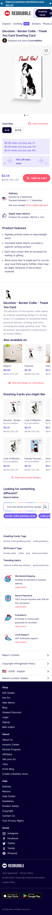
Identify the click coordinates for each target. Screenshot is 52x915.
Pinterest (12, 853)
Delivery (6, 786)
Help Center (8, 796)
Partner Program (11, 749)
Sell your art (9, 759)
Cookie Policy (8, 882)
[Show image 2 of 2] (27, 115)
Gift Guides (8, 692)
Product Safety (10, 806)
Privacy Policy (26, 873)
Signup (6, 722)
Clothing (20, 23)
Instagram (13, 833)
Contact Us (8, 815)
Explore (6, 23)
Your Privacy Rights (13, 820)
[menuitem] (6, 24)
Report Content (10, 655)
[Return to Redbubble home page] (18, 13)
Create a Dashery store (15, 773)
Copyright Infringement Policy (18, 663)
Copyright (7, 810)
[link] (20, 515)
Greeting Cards (11, 536)
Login (5, 717)
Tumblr (11, 848)
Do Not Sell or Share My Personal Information (23, 877)
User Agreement (10, 873)
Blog (4, 707)
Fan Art (6, 697)
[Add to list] (46, 50)
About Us (7, 739)
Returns (6, 791)
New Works (8, 702)
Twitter (11, 843)
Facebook (13, 838)
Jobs (5, 764)
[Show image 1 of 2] (24, 115)
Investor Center (10, 744)
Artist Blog (8, 769)
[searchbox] (26, 507)
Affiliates (7, 754)
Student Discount (11, 712)
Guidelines (8, 801)
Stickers (36, 23)
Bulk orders (8, 727)
